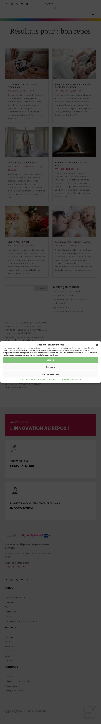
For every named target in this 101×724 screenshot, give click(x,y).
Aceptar (50, 360)
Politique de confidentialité (58, 379)
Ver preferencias (50, 374)
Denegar (50, 367)
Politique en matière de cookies (33, 379)
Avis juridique (75, 379)
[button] (97, 344)
